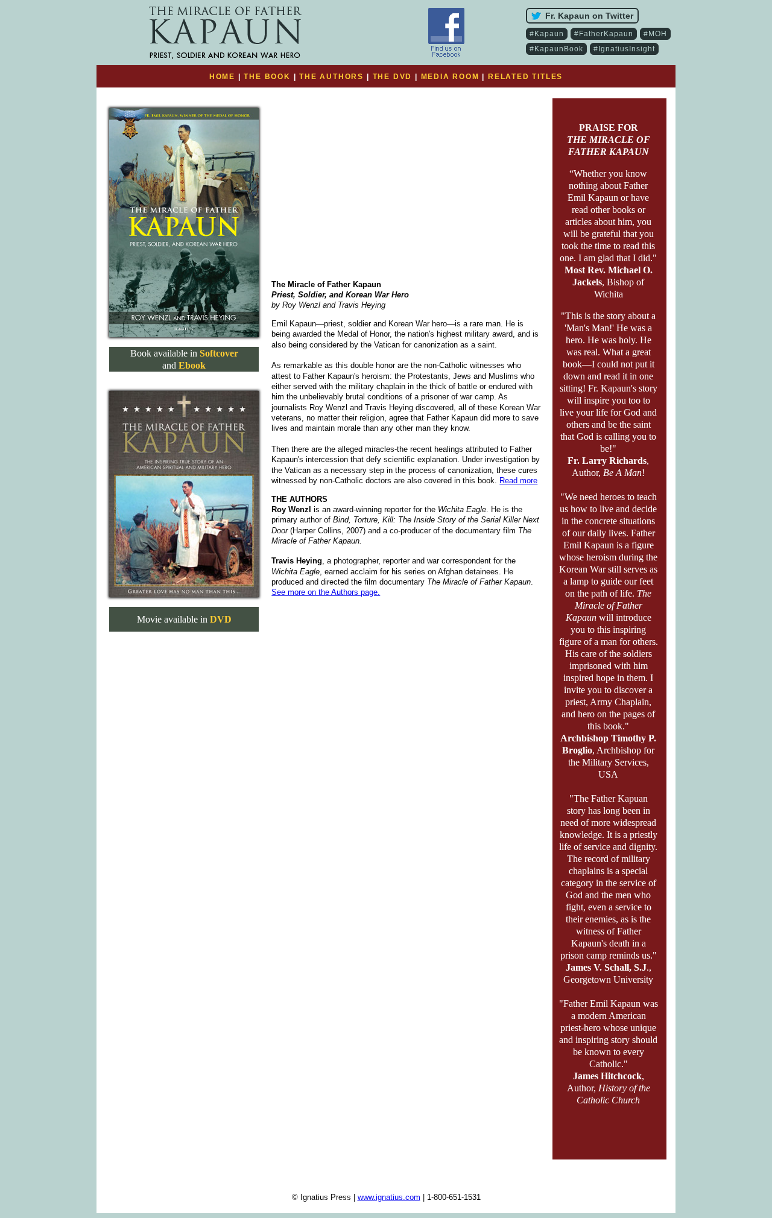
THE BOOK (267, 76)
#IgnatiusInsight (624, 48)
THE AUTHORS (331, 76)
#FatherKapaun (603, 33)
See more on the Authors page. (325, 592)
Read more (518, 480)
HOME (222, 76)
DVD (221, 619)
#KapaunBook (556, 48)
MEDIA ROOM (450, 76)
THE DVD (393, 76)
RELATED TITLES (525, 76)
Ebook (192, 365)
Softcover (219, 353)
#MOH (655, 33)
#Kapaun (547, 33)
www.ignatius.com (389, 1197)
